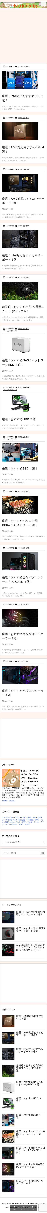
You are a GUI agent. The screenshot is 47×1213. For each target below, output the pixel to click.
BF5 (29, 817)
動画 (24, 822)
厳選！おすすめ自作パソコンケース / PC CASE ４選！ (30, 1150)
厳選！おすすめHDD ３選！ (20, 419)
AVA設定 (8, 820)
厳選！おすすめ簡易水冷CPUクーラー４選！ (30, 1165)
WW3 (21, 824)
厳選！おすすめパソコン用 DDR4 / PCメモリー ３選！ (30, 1134)
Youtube (12, 801)
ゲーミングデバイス (10, 331)
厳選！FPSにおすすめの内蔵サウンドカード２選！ (30, 913)
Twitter (4, 801)
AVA (34, 817)
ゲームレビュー (8, 817)
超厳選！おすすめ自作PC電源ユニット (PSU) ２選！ (30, 1068)
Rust (15, 820)
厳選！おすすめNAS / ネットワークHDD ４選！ (29, 1083)
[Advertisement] (23, 35)
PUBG (27, 824)
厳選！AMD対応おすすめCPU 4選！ (29, 1017)
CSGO (23, 817)
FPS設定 (30, 820)
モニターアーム (33, 822)
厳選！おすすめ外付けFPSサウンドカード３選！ (30, 929)
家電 (37, 820)
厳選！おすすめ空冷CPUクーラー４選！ (29, 1182)
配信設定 (22, 820)
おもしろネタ (15, 822)
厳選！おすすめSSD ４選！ (20, 468)
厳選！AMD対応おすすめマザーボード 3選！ (29, 1034)
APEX (17, 817)
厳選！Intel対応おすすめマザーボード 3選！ (29, 1050)
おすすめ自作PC (23, 66)
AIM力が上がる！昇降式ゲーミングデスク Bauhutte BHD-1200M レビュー (30, 947)
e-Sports (13, 824)
